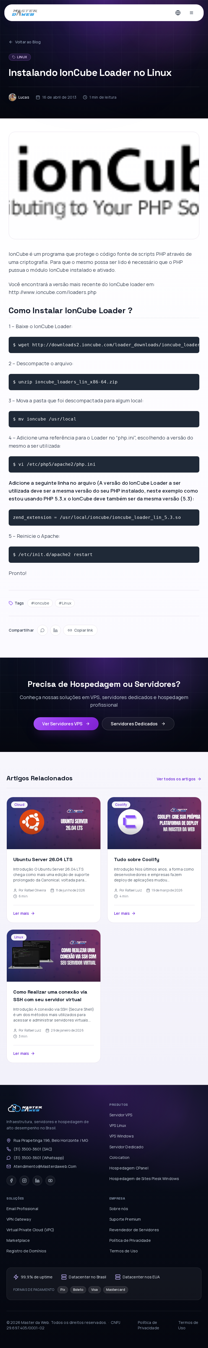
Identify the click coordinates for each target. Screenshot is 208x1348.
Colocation (119, 1157)
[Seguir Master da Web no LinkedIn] (37, 1180)
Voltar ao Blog (28, 41)
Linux (22, 57)
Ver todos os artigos (176, 778)
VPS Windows (121, 1136)
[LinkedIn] (55, 630)
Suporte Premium (125, 1219)
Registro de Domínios (26, 1250)
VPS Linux (117, 1125)
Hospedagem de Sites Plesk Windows (144, 1178)
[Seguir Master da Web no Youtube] (50, 1180)
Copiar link (83, 630)
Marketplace (18, 1240)
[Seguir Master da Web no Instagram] (24, 1180)
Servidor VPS (120, 1114)
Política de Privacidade (130, 1240)
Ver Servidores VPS (62, 724)
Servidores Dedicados (134, 724)
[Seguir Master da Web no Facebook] (11, 1180)
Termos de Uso (123, 1250)
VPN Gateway (18, 1219)
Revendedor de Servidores (134, 1229)
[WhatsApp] (42, 630)
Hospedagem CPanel (128, 1168)
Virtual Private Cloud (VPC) (30, 1229)
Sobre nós (118, 1208)
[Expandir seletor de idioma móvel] (178, 13)
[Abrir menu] (191, 13)
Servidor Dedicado (126, 1146)
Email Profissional (22, 1208)
